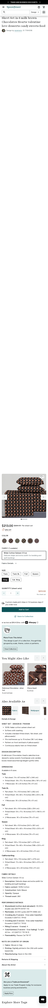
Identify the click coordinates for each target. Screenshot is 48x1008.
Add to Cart (24, 609)
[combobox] (35, 12)
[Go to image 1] (21, 519)
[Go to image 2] (22, 519)
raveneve (18, 30)
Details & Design (24, 719)
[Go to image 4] (25, 519)
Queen (35, 574)
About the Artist (24, 965)
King (5, 580)
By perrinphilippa (7, 693)
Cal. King (16, 580)
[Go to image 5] (26, 519)
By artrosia (30, 691)
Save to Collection (23, 616)
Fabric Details (9, 563)
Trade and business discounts (23, 2)
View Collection (10, 649)
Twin (5, 574)
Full (26, 574)
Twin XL (16, 574)
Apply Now (8, 993)
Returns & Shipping (24, 959)
